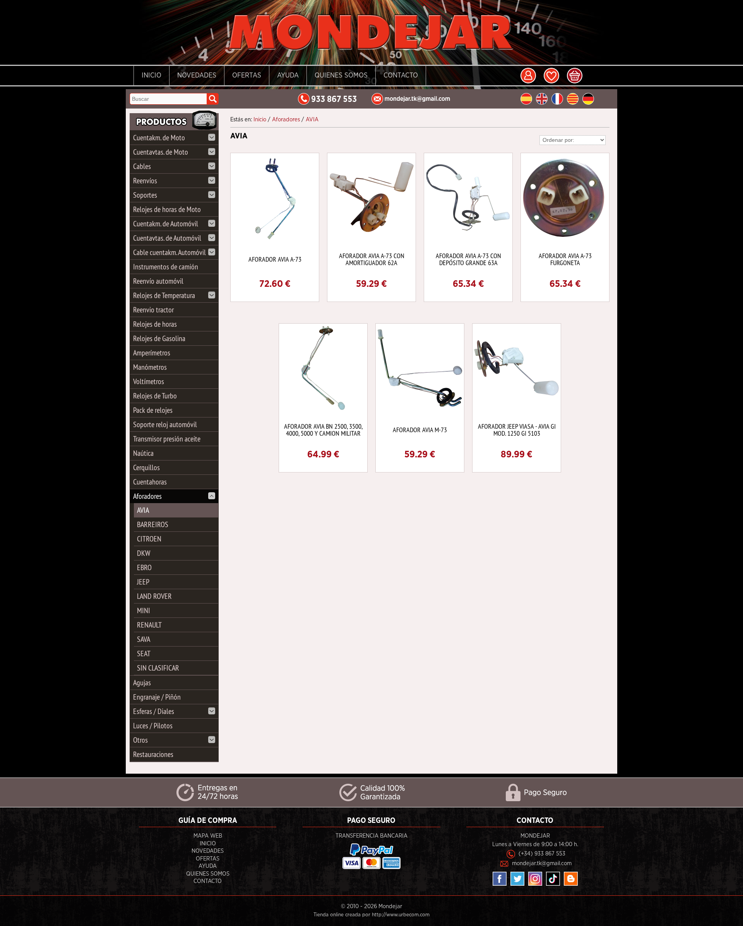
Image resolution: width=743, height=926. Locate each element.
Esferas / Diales (153, 711)
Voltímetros (148, 381)
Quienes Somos (341, 75)
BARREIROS (152, 524)
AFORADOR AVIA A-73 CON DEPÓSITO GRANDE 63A (468, 259)
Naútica (143, 453)
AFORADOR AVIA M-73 (420, 429)
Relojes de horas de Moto (167, 209)
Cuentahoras (150, 481)
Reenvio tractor (153, 309)
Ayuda (288, 75)
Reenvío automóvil (158, 281)
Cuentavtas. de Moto (160, 152)
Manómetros (150, 367)
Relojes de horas (155, 324)
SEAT (144, 653)
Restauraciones (153, 754)
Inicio (151, 75)
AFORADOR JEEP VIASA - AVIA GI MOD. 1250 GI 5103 (517, 430)
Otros (140, 740)
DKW (143, 553)
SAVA (143, 639)
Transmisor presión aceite (166, 438)
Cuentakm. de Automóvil (165, 223)
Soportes (145, 195)
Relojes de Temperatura (164, 295)
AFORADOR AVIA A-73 (274, 259)
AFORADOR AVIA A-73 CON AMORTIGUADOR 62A (371, 259)
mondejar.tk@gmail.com (542, 863)
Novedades (196, 75)
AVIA (143, 510)
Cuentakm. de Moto (159, 137)
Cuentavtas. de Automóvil (167, 238)
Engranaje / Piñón (157, 697)
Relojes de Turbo (155, 395)
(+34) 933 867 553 (542, 854)
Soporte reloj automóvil (165, 424)
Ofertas (246, 75)
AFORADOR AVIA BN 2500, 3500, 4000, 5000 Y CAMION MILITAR (323, 430)
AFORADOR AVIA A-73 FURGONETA (565, 259)
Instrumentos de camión (165, 266)
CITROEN (149, 538)
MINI (143, 610)
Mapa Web (207, 836)
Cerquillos (146, 467)
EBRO (144, 567)
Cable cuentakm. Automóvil (169, 252)
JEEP (143, 581)
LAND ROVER (154, 596)
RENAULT (149, 624)
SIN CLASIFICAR (158, 668)
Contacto (400, 75)
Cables (142, 166)
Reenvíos (145, 180)
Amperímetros (151, 352)
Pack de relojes (153, 410)
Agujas (142, 682)
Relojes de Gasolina (159, 338)
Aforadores (147, 496)
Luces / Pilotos (153, 725)
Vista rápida (275, 197)
